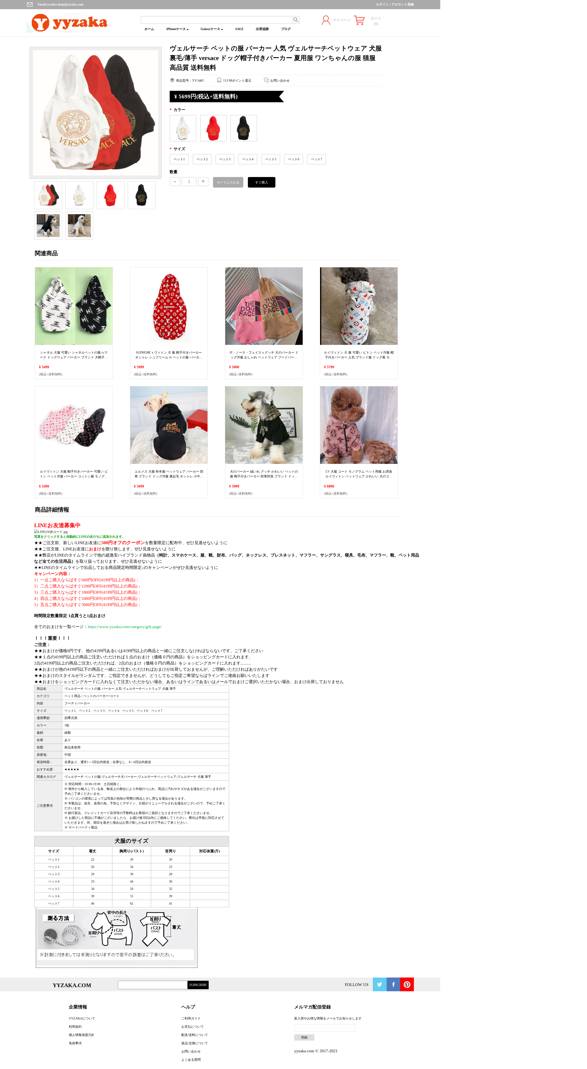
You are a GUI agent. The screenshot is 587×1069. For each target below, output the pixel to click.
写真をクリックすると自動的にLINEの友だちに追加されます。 (79, 536)
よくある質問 (191, 1059)
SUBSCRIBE (198, 985)
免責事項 (75, 1043)
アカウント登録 (402, 4)
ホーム (149, 29)
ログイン (382, 4)
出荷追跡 (262, 29)
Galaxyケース (211, 29)
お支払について (192, 1026)
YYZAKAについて (82, 1018)
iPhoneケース (176, 29)
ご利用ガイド (191, 1018)
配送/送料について (194, 1035)
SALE (239, 29)
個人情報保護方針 (81, 1035)
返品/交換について (194, 1043)
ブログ (286, 29)
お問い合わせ (280, 80)
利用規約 (75, 1026)
